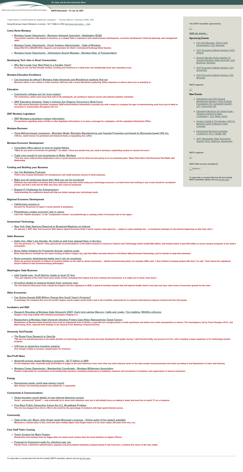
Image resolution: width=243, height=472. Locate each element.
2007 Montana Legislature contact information (39, 118)
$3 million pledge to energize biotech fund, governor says (46, 283)
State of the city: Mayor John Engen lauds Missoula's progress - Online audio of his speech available (70, 420)
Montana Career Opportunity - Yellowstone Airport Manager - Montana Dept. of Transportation (65, 53)
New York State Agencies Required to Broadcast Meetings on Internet (52, 226)
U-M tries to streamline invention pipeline (37, 346)
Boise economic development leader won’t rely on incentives (47, 258)
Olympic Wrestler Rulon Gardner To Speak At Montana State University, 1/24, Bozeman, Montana (215, 60)
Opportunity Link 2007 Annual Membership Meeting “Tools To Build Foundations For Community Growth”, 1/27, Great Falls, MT (214, 103)
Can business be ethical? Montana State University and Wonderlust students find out (61, 79)
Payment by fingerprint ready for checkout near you (42, 442)
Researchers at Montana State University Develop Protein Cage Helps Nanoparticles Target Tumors (68, 319)
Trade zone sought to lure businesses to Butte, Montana (45, 155)
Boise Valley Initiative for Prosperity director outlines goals (46, 251)
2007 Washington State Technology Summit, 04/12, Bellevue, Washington (214, 140)
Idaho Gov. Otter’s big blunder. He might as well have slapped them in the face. (58, 241)
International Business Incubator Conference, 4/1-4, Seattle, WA (212, 132)
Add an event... (198, 33)
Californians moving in (26, 204)
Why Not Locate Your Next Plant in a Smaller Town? (42, 65)
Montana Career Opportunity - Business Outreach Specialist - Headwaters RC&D (58, 35)
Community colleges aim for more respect (37, 94)
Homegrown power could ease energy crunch (39, 383)
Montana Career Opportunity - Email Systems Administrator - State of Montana (57, 45)
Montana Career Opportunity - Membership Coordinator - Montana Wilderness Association (63, 368)
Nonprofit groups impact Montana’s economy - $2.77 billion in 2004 (51, 361)
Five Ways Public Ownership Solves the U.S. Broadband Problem (50, 405)
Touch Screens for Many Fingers (32, 434)
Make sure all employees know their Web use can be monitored (49, 180)
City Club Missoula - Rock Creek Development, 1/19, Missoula (212, 44)
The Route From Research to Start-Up (34, 336)
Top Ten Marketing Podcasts (29, 172)
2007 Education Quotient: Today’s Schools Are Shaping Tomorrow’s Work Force (58, 102)
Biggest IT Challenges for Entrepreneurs (36, 189)
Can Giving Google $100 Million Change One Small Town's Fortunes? (52, 297)
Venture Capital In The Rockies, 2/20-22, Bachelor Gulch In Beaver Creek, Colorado (215, 124)
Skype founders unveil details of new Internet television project (49, 397)
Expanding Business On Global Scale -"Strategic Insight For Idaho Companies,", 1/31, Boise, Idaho (215, 114)
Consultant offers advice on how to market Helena (41, 147)
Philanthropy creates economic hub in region (39, 212)
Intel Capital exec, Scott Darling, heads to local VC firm (44, 275)
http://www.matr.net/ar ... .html (77, 24)
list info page (223, 180)
